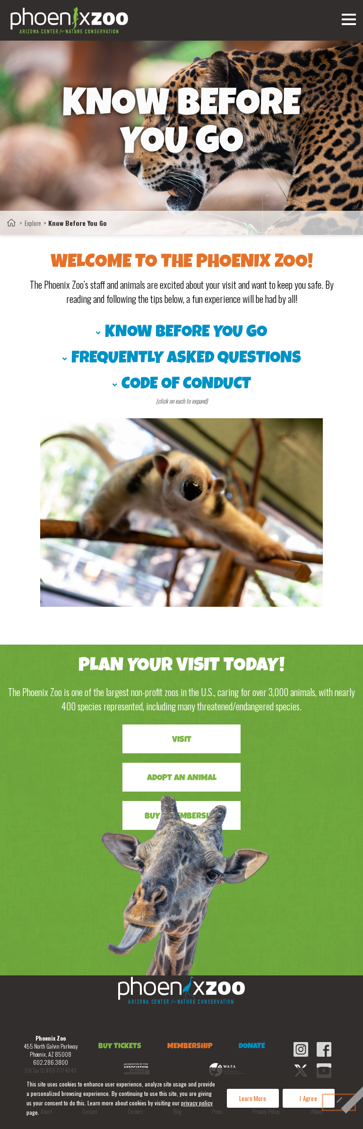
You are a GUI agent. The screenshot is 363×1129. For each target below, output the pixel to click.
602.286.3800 (50, 1062)
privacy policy (197, 1103)
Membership (190, 1047)
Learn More (252, 1098)
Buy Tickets (119, 1047)
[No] (339, 1102)
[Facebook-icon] (324, 1049)
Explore (33, 223)
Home (11, 222)
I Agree (308, 1098)
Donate (252, 1047)
